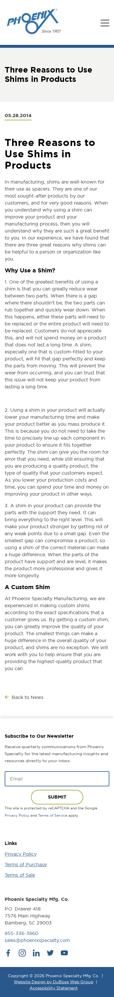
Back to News (28, 697)
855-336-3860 (21, 933)
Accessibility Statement (54, 988)
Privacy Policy (17, 815)
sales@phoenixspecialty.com (37, 940)
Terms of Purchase (26, 864)
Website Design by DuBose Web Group (53, 981)
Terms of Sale (20, 875)
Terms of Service (52, 815)
